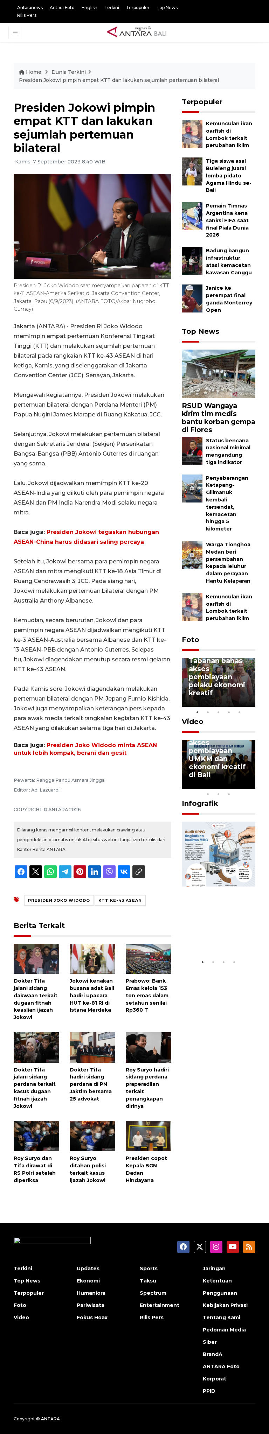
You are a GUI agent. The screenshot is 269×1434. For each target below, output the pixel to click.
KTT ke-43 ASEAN (120, 900)
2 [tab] (208, 712)
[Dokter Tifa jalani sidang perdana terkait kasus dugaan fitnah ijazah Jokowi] (36, 1047)
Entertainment (159, 1305)
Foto (190, 639)
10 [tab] (229, 793)
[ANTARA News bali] (141, 32)
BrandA (212, 1354)
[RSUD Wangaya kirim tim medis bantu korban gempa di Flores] (218, 373)
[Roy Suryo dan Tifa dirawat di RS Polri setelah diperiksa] (36, 1135)
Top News (167, 7)
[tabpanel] (218, 682)
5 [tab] (239, 712)
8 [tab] (208, 793)
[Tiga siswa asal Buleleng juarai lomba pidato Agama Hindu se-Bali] (192, 171)
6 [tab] (239, 784)
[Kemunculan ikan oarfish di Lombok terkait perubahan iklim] (192, 133)
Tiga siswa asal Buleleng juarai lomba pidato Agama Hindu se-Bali (228, 175)
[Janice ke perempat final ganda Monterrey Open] (192, 298)
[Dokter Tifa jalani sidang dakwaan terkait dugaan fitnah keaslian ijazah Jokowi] (36, 958)
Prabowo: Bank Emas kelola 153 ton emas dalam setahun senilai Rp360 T (147, 995)
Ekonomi (88, 1281)
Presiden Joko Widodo (59, 900)
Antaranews (30, 7)
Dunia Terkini (68, 72)
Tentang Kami (221, 1317)
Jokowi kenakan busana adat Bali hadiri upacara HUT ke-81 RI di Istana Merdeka (92, 995)
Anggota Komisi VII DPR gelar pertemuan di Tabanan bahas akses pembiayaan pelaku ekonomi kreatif (217, 664)
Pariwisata (90, 1305)
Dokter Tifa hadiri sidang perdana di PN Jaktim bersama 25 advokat (91, 1084)
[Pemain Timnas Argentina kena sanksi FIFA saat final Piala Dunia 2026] (192, 215)
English (89, 7)
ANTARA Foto (221, 1366)
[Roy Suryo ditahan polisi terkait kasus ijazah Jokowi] (92, 1135)
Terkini (111, 7)
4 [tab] (229, 712)
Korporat (214, 1379)
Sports (149, 1268)
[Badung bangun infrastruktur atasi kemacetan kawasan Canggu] (192, 260)
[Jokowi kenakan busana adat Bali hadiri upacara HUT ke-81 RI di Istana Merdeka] (92, 958)
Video (193, 721)
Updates (88, 1268)
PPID (209, 1391)
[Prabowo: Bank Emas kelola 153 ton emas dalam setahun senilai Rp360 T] (148, 958)
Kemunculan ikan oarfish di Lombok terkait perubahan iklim (229, 607)
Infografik (200, 803)
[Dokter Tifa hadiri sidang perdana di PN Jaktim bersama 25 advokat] (92, 1047)
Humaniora (91, 1293)
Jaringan (214, 1268)
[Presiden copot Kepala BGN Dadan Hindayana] (148, 1135)
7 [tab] (250, 784)
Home (34, 72)
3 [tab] (218, 712)
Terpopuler (138, 7)
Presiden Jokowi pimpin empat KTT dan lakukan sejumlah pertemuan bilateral (119, 80)
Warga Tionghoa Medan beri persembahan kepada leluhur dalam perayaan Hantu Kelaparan (228, 562)
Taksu (148, 1281)
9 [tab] (218, 793)
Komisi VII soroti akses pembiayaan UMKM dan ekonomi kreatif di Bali (218, 754)
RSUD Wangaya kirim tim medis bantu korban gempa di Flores (218, 417)
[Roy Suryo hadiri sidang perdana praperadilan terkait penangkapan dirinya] (148, 1047)
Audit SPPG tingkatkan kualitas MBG (212, 934)
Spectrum (153, 1293)
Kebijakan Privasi (225, 1305)
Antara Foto (62, 7)
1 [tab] (197, 712)
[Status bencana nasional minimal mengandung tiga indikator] (192, 450)
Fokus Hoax (92, 1317)
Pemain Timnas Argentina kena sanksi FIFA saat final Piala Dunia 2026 (227, 220)
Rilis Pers (26, 15)
